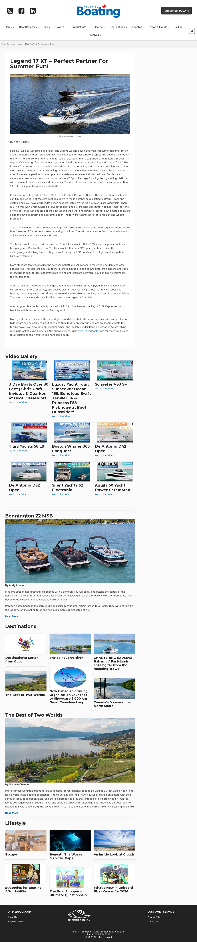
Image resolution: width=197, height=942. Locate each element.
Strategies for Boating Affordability (23, 889)
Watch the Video (18, 403)
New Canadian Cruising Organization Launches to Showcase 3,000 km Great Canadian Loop (69, 696)
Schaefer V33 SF (111, 384)
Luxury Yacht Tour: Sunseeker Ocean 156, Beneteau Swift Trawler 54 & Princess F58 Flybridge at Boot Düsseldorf (71, 398)
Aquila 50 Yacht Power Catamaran (112, 487)
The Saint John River (66, 658)
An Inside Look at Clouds (114, 854)
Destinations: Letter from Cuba (21, 659)
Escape (11, 854)
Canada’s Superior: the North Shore (112, 704)
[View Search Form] (192, 31)
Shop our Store (15, 921)
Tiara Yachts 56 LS (26, 446)
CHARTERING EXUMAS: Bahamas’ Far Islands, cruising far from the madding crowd (113, 663)
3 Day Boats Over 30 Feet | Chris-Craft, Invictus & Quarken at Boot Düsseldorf (28, 391)
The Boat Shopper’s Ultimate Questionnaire (69, 893)
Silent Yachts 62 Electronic (67, 487)
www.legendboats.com (90, 330)
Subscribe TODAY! (176, 10)
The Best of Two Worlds (25, 695)
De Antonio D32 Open (24, 487)
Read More (11, 616)
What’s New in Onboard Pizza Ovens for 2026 (113, 889)
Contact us (152, 921)
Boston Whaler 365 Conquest (71, 448)
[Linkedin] (33, 11)
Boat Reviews (8, 44)
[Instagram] (10, 11)
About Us (12, 917)
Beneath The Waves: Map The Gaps (66, 856)
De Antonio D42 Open (110, 448)
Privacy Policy (154, 917)
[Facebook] (21, 11)
